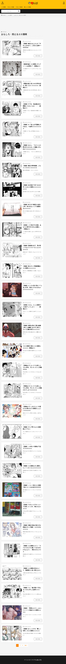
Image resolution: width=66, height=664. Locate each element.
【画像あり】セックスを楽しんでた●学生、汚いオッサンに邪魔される (32, 367)
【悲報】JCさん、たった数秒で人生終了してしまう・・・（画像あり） (32, 306)
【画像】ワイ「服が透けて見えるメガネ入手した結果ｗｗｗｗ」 (32, 589)
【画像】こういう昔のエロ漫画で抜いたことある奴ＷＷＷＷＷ (32, 486)
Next (26, 645)
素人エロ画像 (27, 7)
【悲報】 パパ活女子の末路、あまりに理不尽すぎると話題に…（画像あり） (32, 227)
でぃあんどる (37, 659)
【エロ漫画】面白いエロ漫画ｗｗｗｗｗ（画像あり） (32, 347)
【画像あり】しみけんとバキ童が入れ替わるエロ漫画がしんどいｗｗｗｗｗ (32, 408)
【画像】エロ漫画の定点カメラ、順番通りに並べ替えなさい (32, 569)
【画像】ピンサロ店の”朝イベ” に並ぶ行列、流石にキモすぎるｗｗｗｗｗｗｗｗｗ (32, 287)
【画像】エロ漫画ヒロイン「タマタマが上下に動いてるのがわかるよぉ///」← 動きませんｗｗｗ (32, 548)
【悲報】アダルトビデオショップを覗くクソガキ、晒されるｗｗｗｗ (32, 506)
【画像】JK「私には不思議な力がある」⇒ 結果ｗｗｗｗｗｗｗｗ (32, 126)
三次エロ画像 (10, 7)
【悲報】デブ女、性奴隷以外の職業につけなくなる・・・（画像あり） (32, 106)
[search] (18, 11)
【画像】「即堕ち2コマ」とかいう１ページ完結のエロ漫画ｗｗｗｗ (32, 610)
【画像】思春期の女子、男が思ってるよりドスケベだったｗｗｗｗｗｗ (32, 247)
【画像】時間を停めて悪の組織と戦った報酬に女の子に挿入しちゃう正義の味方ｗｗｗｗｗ (32, 327)
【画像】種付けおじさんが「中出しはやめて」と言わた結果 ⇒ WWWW (32, 45)
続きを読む (38, 55)
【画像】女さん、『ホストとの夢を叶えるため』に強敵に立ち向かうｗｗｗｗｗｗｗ (32, 147)
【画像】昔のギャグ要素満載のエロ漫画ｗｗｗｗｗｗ (32, 267)
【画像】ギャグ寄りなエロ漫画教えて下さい (32, 428)
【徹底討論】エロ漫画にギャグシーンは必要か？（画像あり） (32, 65)
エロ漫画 (3, 7)
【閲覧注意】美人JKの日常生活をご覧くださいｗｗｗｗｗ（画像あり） (32, 85)
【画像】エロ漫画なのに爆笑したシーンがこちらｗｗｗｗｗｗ (32, 467)
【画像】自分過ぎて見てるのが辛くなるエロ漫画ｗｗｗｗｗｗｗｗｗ (32, 187)
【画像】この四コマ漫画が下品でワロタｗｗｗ (32, 447)
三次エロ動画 (19, 7)
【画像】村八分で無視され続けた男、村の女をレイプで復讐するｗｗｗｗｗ (32, 206)
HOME (4, 15)
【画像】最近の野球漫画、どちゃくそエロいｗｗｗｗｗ (32, 166)
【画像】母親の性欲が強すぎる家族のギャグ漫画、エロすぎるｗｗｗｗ (32, 527)
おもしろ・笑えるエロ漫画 (20, 15)
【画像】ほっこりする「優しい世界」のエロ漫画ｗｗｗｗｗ (32, 629)
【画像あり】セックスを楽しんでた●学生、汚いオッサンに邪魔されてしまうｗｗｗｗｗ (32, 388)
